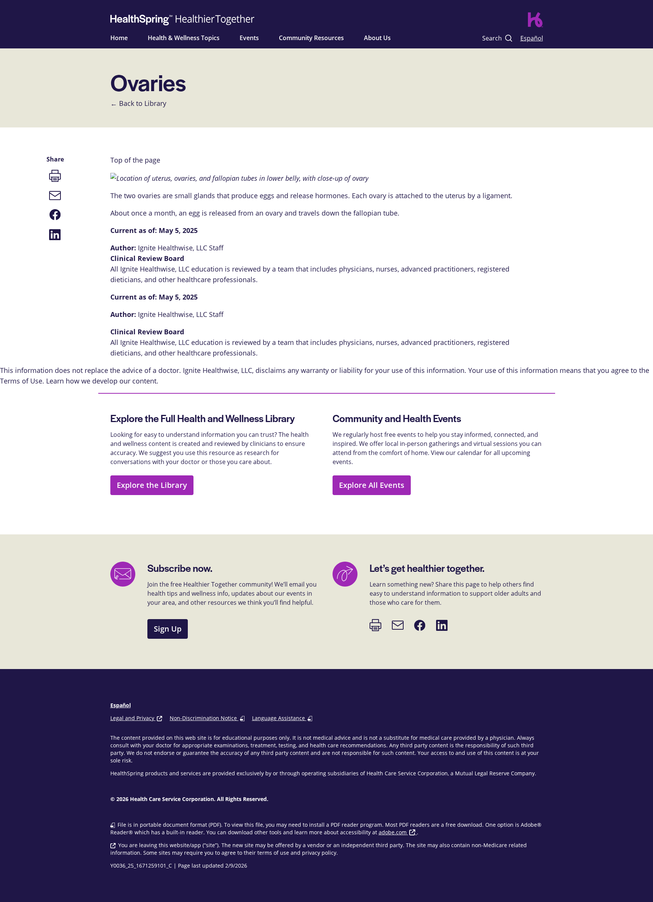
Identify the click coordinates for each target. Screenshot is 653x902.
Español (531, 38)
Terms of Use (21, 380)
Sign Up (167, 629)
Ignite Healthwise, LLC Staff (180, 314)
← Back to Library (138, 103)
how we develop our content (111, 380)
